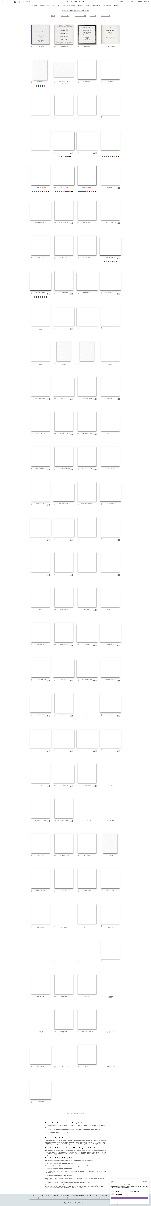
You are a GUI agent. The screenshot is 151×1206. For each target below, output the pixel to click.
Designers (116, 5)
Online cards (56, 5)
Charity (86, 1198)
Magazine (103, 1198)
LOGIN (140, 1)
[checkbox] (112, 1191)
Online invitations (45, 5)
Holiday (88, 5)
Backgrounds (107, 5)
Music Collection (97, 5)
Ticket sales (105, 1195)
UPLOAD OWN (26, 1)
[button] (114, 1181)
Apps (97, 1195)
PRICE (88, 15)
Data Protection (52, 1198)
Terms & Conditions (75, 1198)
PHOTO (44, 15)
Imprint (42, 1198)
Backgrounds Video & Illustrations (83, 1195)
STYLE (99, 15)
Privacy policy (144, 1181)
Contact (63, 1198)
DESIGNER (72, 15)
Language (94, 1198)
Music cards (66, 1195)
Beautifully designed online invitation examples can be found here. (84, 1145)
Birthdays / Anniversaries (68, 5)
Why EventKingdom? (53, 1195)
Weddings (80, 5)
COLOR (49, 15)
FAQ (127, 1)
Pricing (133, 1)
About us (42, 1195)
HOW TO (121, 1)
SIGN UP (146, 1)
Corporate (34, 5)
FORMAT (58, 15)
